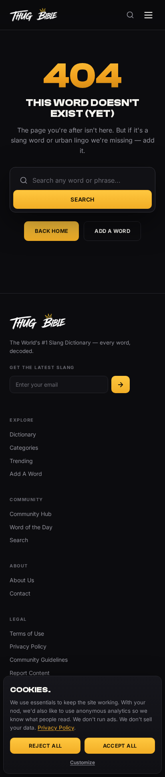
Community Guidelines (39, 659)
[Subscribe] (120, 384)
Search (82, 199)
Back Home (51, 231)
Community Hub (31, 513)
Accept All (120, 745)
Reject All (45, 745)
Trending (21, 460)
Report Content (30, 672)
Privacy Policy (28, 646)
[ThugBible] (33, 15)
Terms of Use (27, 633)
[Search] (130, 14)
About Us (22, 580)
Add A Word (112, 231)
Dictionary (23, 434)
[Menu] (148, 15)
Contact (20, 593)
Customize (82, 762)
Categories (24, 447)
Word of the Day (31, 527)
